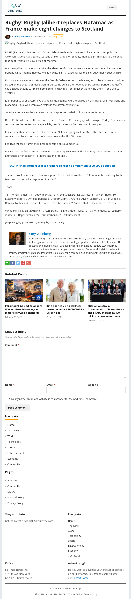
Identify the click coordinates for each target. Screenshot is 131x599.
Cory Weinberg (22, 36)
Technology (14, 441)
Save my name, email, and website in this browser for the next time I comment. (53, 399)
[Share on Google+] (28, 263)
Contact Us (13, 464)
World (10, 436)
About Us (12, 480)
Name (9, 384)
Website (93, 384)
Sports (11, 447)
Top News (58, 36)
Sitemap (77, 588)
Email (50, 384)
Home (11, 424)
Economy (12, 458)
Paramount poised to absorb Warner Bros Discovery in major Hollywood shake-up (23, 309)
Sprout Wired (64, 588)
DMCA (10, 491)
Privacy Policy (15, 503)
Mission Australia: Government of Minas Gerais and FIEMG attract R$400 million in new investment (106, 311)
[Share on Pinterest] (23, 263)
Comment (12, 345)
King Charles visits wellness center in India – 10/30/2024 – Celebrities (65, 309)
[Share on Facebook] (12, 263)
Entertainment (15, 453)
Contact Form (80, 578)
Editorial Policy (15, 497)
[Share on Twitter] (18, 263)
